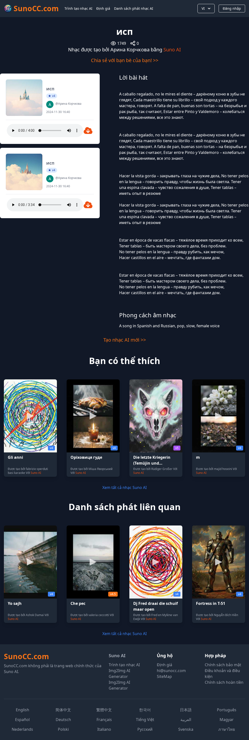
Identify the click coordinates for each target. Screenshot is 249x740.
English (22, 709)
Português (226, 709)
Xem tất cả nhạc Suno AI (124, 487)
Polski (63, 729)
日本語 (186, 709)
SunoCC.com (26, 656)
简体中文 (63, 709)
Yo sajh (15, 603)
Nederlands (22, 729)
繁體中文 (104, 709)
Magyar (227, 719)
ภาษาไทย (226, 729)
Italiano (104, 729)
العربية (185, 719)
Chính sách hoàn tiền (224, 682)
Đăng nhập (232, 8)
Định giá (103, 8)
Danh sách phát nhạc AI (133, 8)
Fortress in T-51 (210, 603)
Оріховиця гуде (86, 457)
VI (203, 8)
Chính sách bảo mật (223, 664)
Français (104, 719)
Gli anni (15, 457)
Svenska (185, 729)
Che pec (78, 603)
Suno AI (172, 49)
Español (22, 719)
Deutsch (63, 719)
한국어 (145, 709)
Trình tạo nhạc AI (78, 8)
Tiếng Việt (145, 719)
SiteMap (164, 676)
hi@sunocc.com (171, 670)
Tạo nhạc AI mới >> (124, 340)
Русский (144, 729)
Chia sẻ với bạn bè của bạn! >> (124, 60)
